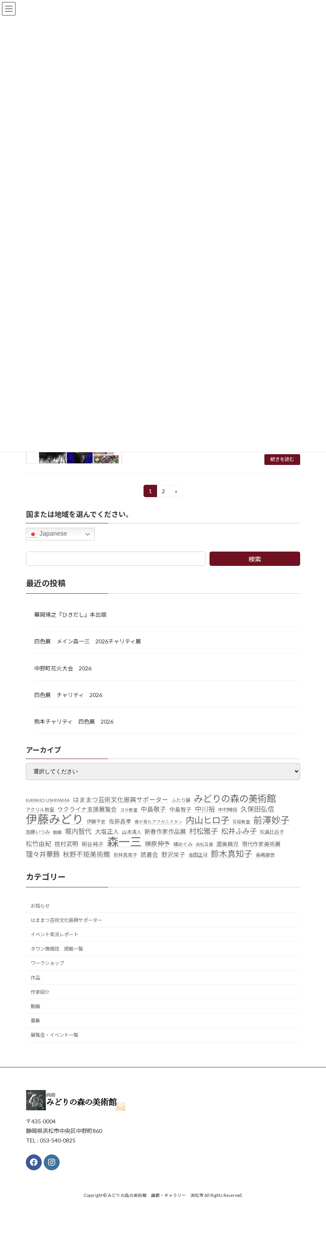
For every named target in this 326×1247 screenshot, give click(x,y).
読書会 (149, 854)
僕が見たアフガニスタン (158, 821)
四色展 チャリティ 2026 (68, 694)
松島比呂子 (272, 832)
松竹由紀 (38, 843)
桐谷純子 (93, 843)
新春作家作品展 (165, 831)
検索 (254, 559)
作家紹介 (40, 992)
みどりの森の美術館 (235, 798)
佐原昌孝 (120, 821)
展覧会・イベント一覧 (54, 1035)
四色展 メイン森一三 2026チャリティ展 (87, 641)
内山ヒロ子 (207, 820)
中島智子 (180, 809)
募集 (35, 1021)
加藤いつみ (38, 832)
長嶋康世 (265, 855)
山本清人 (131, 832)
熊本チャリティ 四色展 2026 (73, 721)
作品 (35, 977)
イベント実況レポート (54, 934)
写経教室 (241, 821)
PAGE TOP (311, 1201)
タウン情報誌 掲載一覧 (57, 949)
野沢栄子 (173, 854)
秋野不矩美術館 (86, 854)
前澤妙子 (271, 820)
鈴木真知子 (231, 853)
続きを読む (282, 459)
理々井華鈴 (43, 854)
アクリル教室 (40, 810)
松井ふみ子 (239, 831)
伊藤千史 (96, 822)
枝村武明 (66, 843)
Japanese (52, 533)
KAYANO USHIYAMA (48, 800)
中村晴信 (227, 810)
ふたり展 (180, 800)
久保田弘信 (257, 809)
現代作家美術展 (261, 843)
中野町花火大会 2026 (62, 667)
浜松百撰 (204, 843)
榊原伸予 (157, 843)
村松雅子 (203, 831)
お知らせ (40, 906)
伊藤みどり (54, 819)
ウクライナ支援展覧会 (87, 809)
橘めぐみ (182, 844)
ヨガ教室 (129, 809)
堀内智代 (78, 831)
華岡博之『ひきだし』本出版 (70, 614)
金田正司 (198, 855)
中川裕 (205, 809)
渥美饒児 (227, 843)
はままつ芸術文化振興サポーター (120, 799)
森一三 (124, 841)
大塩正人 (107, 831)
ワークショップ (47, 963)
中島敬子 (153, 809)
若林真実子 (125, 855)
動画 (57, 832)
